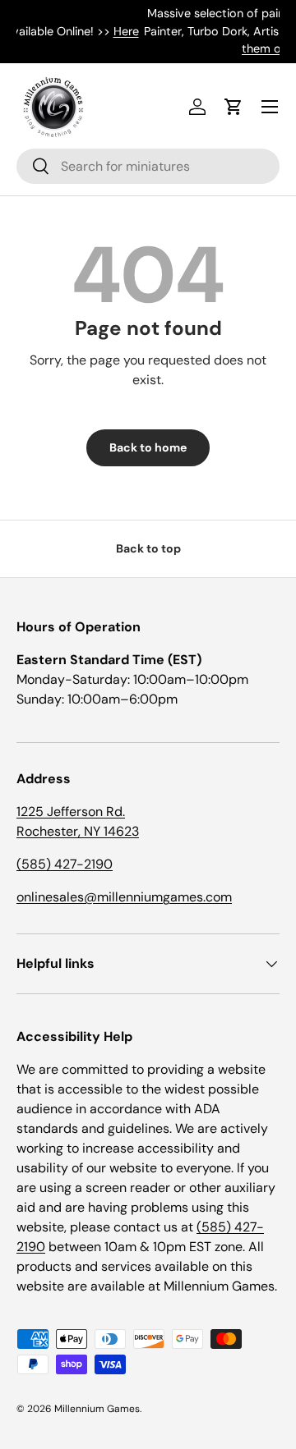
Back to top (148, 548)
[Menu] (270, 107)
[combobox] (148, 166)
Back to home (148, 447)
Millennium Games (97, 1408)
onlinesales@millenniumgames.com (124, 897)
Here (17, 31)
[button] (233, 107)
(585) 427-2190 (64, 864)
